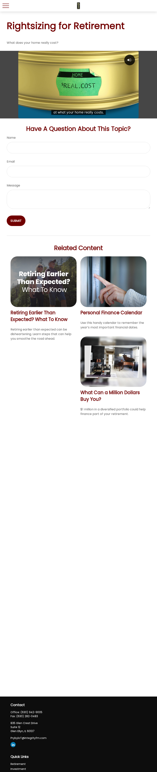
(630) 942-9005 (31, 712)
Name (11, 137)
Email (11, 161)
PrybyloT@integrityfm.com (29, 738)
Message (13, 185)
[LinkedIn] (13, 744)
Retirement (18, 764)
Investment (18, 769)
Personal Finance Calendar (111, 312)
